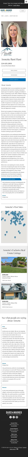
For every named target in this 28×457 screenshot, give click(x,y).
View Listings (14, 70)
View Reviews (14, 75)
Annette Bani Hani (14, 15)
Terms (20, 447)
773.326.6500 (14, 431)
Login (22, 10)
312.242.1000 (14, 426)
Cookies (24, 447)
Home (2, 15)
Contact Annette (14, 79)
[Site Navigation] (26, 1)
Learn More (16, 5)
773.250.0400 (14, 442)
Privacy (15, 447)
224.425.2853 (6, 63)
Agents (6, 15)
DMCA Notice (13, 449)
